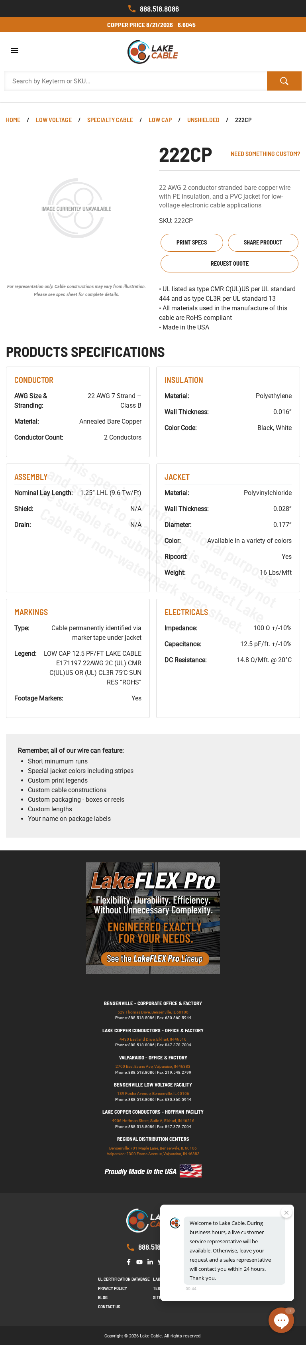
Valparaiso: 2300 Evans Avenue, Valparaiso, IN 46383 (153, 1154)
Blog (103, 1297)
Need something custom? (265, 153)
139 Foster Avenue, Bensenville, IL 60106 (153, 1093)
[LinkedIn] (152, 1261)
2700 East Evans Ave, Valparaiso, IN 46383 (153, 1066)
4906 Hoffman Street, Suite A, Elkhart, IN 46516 (153, 1120)
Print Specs (192, 242)
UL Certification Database (124, 1279)
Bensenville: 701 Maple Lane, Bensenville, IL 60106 (153, 1148)
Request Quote (230, 263)
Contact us (109, 1306)
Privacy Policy (112, 1288)
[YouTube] (141, 1261)
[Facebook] (130, 1261)
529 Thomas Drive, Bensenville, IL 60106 (153, 1012)
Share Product (263, 242)
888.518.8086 (159, 8)
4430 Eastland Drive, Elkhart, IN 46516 (153, 1039)
